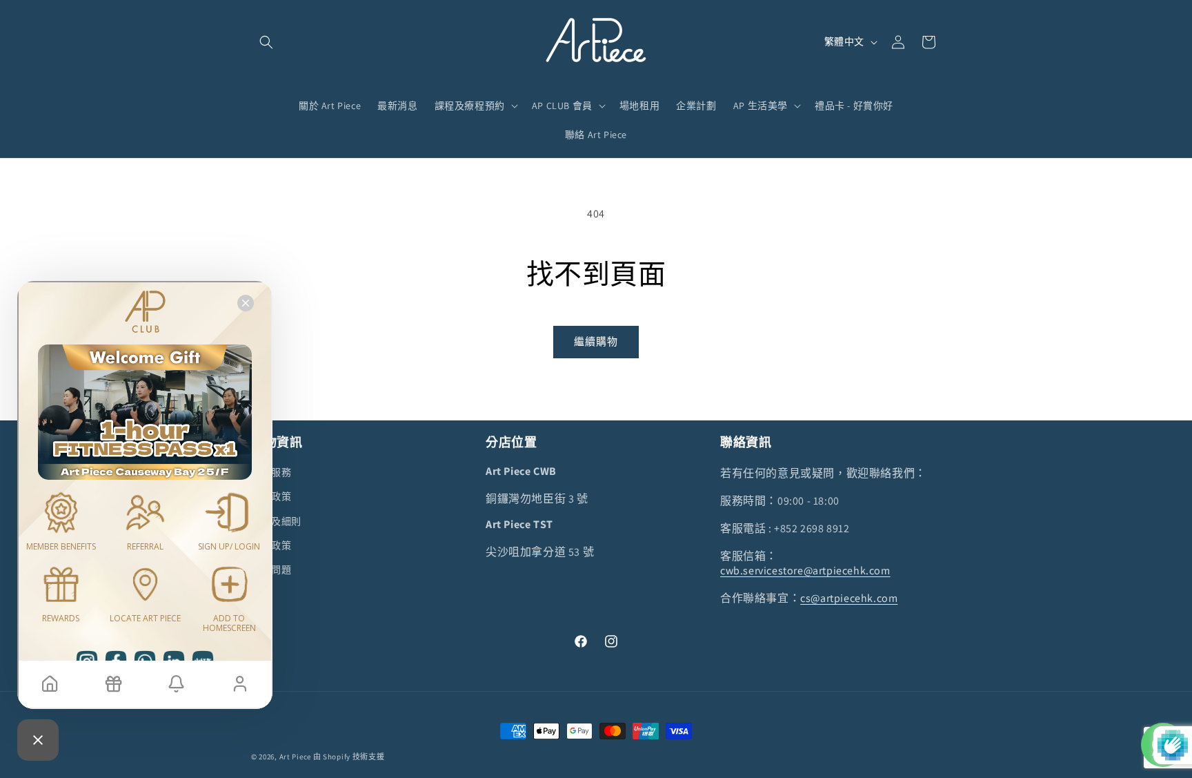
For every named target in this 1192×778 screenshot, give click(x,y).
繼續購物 (596, 341)
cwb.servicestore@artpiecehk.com (805, 570)
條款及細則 (276, 521)
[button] (266, 42)
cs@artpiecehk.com (848, 598)
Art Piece (295, 756)
